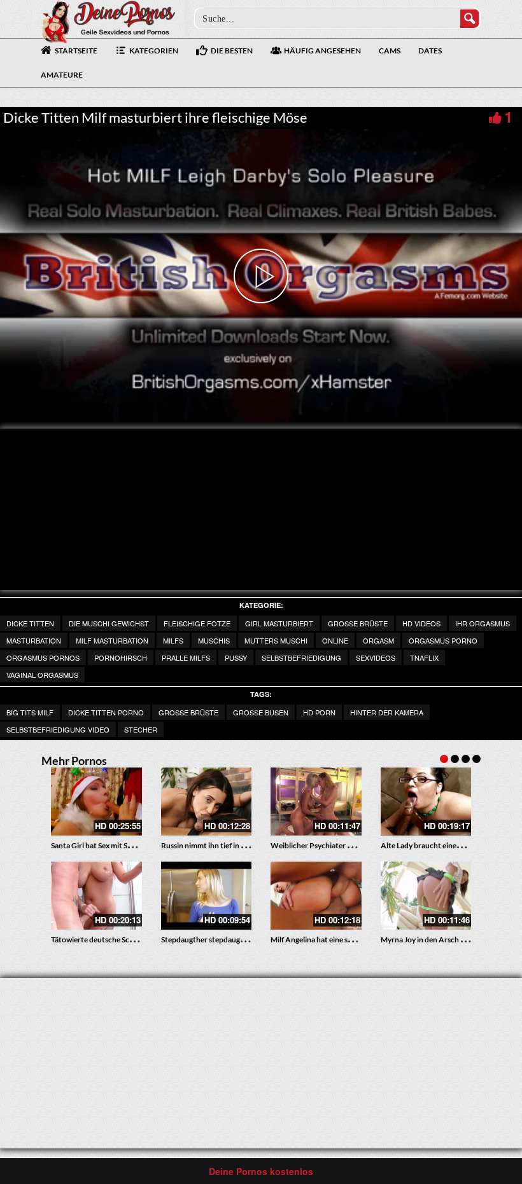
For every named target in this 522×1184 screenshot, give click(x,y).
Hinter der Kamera (386, 712)
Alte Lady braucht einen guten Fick (439, 845)
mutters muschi (275, 640)
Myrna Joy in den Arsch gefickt (432, 939)
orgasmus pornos (43, 657)
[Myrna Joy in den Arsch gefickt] (426, 896)
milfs (173, 640)
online (335, 640)
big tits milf (29, 712)
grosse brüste (358, 623)
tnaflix (424, 657)
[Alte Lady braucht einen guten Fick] (426, 802)
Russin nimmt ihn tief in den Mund (218, 845)
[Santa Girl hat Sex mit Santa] (96, 802)
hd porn (319, 712)
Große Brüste (188, 712)
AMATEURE (62, 74)
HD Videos (421, 623)
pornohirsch (120, 657)
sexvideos (375, 657)
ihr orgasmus (482, 623)
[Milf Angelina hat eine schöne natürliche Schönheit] (316, 896)
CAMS (389, 50)
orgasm (378, 640)
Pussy (236, 657)
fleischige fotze (197, 623)
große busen (260, 712)
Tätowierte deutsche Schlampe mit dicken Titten (132, 939)
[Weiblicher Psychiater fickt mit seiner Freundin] (316, 802)
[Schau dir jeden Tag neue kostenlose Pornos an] (108, 20)
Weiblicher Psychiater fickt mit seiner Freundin (350, 845)
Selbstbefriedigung (301, 657)
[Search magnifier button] (469, 18)
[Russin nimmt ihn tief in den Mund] (206, 802)
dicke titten (30, 623)
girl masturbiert (279, 623)
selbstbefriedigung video (57, 729)
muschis (214, 640)
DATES (430, 50)
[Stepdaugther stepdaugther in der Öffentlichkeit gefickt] (206, 896)
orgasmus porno (443, 640)
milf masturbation (112, 640)
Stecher (140, 729)
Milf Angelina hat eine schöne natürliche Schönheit (356, 939)
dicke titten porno (106, 712)
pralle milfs (186, 657)
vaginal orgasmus (42, 675)
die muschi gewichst (109, 623)
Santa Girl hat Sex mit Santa (97, 845)
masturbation (33, 640)
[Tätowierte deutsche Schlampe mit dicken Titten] (96, 896)
